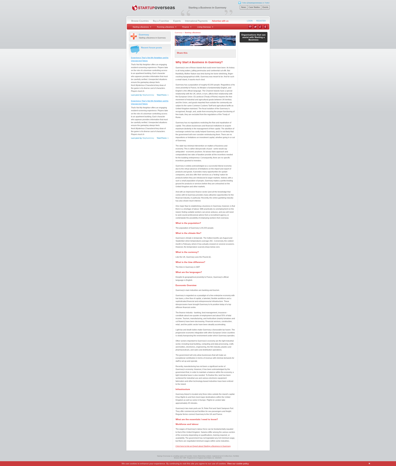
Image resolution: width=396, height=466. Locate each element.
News (243, 7)
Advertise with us (220, 21)
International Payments (196, 21)
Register (261, 21)
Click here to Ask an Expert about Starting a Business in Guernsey (203, 446)
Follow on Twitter (256, 3)
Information (260, 26)
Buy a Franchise (161, 21)
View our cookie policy (238, 463)
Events (265, 7)
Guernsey (178, 33)
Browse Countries (140, 21)
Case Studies (254, 7)
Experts (177, 21)
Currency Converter (265, 26)
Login (250, 21)
